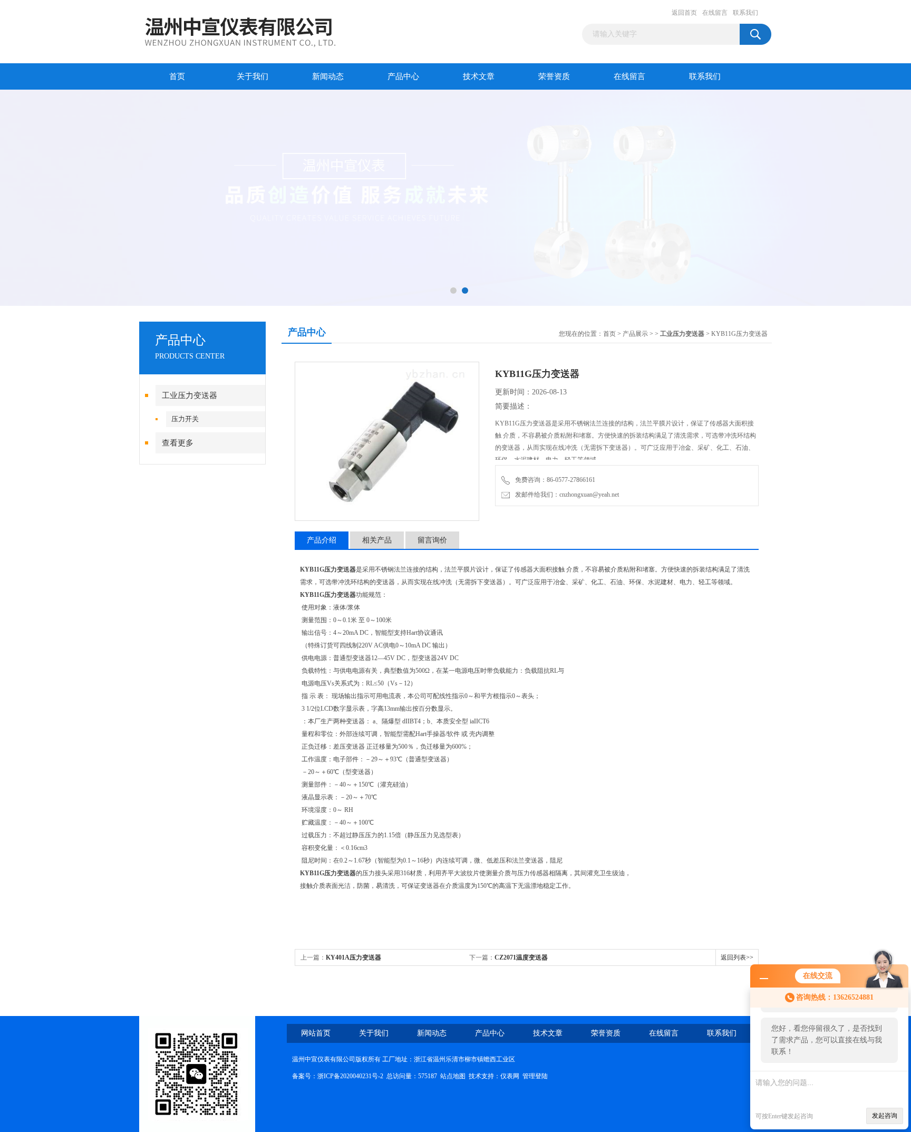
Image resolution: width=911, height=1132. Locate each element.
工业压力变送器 (189, 395)
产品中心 (403, 76)
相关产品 (377, 540)
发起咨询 (884, 1115)
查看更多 (177, 443)
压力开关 (185, 419)
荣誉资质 (554, 76)
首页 (177, 76)
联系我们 (745, 12)
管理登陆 (535, 1076)
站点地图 (453, 1076)
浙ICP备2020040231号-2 (350, 1076)
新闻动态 (328, 76)
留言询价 (432, 540)
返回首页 (684, 12)
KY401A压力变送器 (353, 957)
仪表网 (509, 1076)
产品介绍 (321, 540)
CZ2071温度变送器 (521, 957)
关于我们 (252, 76)
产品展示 (635, 333)
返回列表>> (737, 957)
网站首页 (316, 1033)
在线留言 (715, 12)
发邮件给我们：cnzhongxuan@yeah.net (565, 494)
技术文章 (479, 76)
